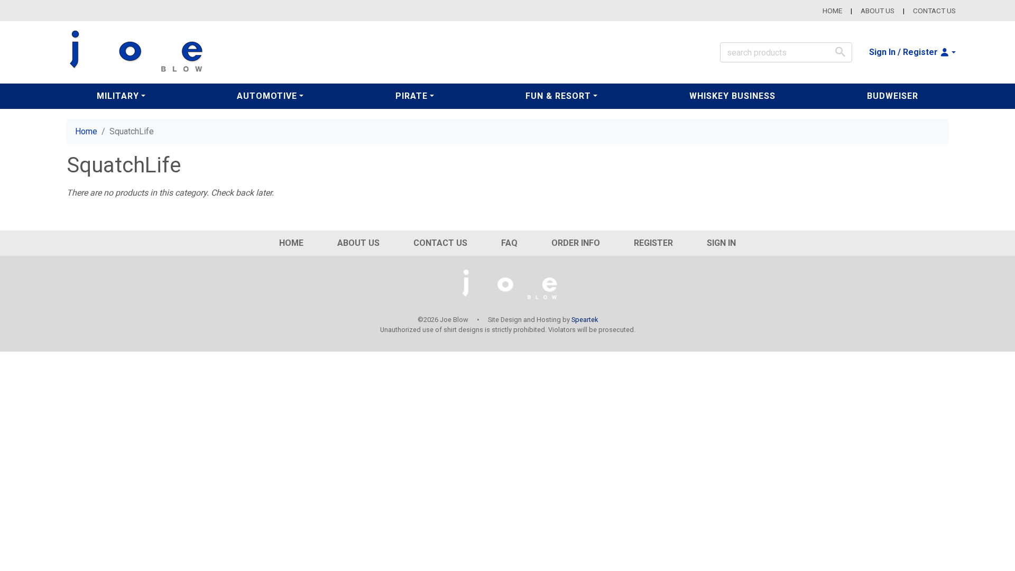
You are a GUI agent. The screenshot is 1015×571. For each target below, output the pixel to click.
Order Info (575, 243)
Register (653, 243)
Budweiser (892, 96)
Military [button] (118, 96)
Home (832, 10)
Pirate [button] (411, 96)
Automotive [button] (267, 96)
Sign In (721, 243)
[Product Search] (840, 51)
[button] (912, 52)
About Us (877, 10)
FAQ (509, 243)
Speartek (584, 320)
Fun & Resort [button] (558, 96)
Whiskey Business (732, 96)
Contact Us (934, 10)
